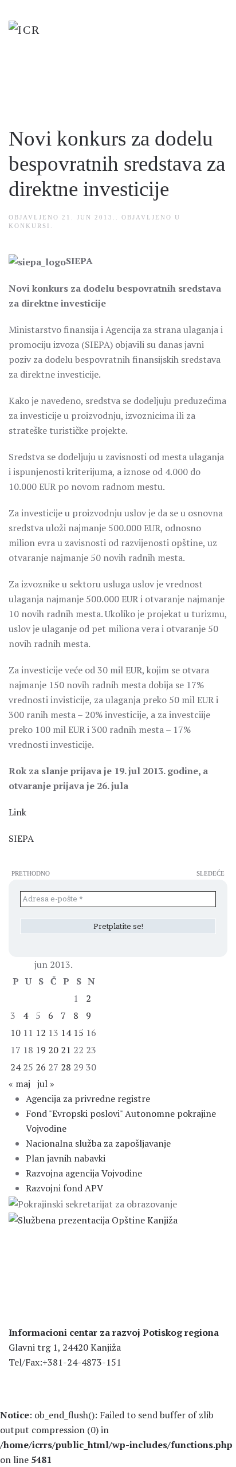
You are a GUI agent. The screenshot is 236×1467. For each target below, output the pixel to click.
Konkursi (29, 225)
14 (66, 1032)
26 (41, 1067)
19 (41, 1050)
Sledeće (210, 873)
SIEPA (21, 838)
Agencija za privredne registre (88, 1098)
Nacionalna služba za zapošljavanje (98, 1143)
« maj (19, 1083)
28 (66, 1067)
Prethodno (30, 873)
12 (41, 1032)
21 (66, 1050)
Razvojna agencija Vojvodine (84, 1173)
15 (78, 1032)
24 (15, 1067)
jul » (45, 1083)
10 (15, 1032)
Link (17, 812)
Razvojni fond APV (64, 1188)
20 (53, 1050)
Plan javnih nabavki (65, 1158)
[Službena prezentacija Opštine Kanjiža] (93, 1219)
